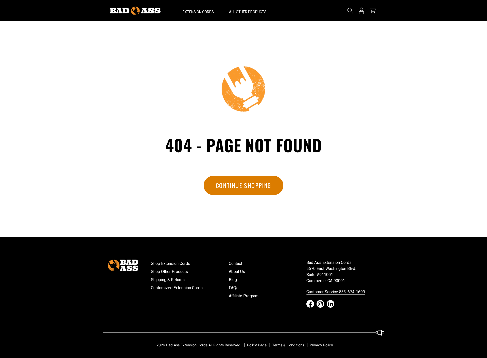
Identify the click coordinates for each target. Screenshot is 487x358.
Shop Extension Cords (170, 263)
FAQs (233, 287)
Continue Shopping (243, 185)
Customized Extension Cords (177, 287)
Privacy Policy (321, 345)
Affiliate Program (243, 295)
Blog (233, 279)
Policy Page (257, 345)
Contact (235, 263)
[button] (198, 10)
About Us (237, 271)
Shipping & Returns (168, 279)
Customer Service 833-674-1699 (335, 291)
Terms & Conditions (288, 345)
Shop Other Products (169, 271)
